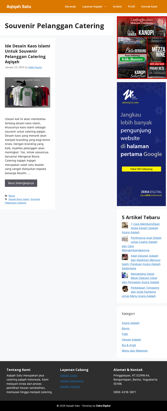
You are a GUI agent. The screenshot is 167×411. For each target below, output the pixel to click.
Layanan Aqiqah (92, 6)
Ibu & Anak (129, 345)
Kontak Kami (149, 6)
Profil (131, 6)
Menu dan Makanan (135, 350)
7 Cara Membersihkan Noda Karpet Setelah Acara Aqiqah (141, 228)
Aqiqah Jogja (68, 375)
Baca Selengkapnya (21, 183)
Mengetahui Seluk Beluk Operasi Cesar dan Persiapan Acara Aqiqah (140, 278)
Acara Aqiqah (130, 323)
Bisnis (12, 195)
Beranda (70, 6)
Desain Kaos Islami (19, 199)
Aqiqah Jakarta (70, 386)
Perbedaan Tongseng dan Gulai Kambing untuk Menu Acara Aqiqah (140, 292)
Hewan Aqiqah (131, 339)
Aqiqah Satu (19, 6)
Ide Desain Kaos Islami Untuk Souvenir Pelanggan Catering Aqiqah (27, 54)
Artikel (117, 6)
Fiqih (125, 334)
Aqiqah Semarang (71, 381)
